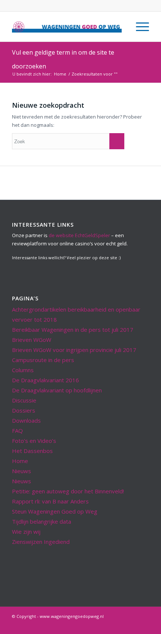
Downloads (26, 420)
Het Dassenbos (32, 450)
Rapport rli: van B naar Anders (50, 501)
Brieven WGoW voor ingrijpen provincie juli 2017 (74, 349)
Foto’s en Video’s (34, 440)
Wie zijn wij (26, 531)
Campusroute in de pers (43, 360)
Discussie (24, 400)
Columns (23, 370)
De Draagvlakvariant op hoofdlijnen (57, 390)
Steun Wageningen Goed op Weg (54, 511)
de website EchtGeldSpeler (79, 235)
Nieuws (21, 471)
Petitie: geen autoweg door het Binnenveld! (68, 491)
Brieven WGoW (31, 339)
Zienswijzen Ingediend (41, 541)
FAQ (17, 430)
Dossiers (23, 410)
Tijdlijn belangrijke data (41, 521)
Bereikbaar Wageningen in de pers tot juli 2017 (72, 329)
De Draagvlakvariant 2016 (45, 380)
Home (60, 74)
